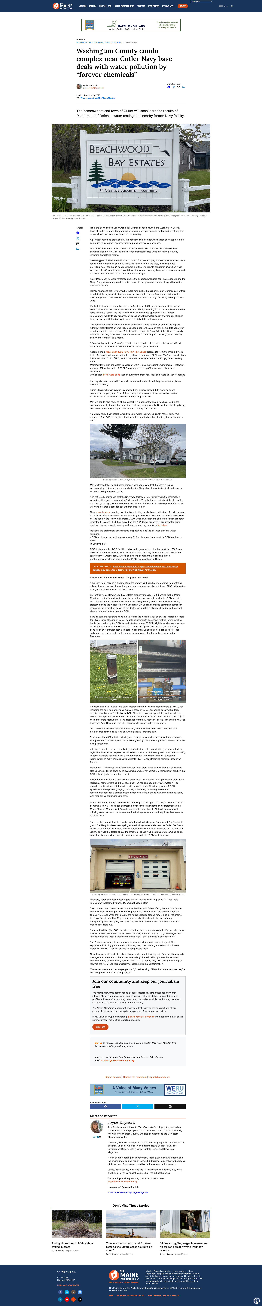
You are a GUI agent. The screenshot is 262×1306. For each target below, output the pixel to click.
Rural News (116, 42)
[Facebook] (60, 1292)
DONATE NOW (100, 1027)
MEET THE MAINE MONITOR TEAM (126, 1295)
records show (103, 512)
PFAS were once (111, 374)
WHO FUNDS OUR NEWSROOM (163, 1295)
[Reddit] (73, 1299)
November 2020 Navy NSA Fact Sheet (126, 351)
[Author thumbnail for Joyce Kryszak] (97, 1126)
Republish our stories (159, 1077)
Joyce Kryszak (91, 85)
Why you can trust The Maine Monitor (98, 98)
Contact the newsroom (135, 1077)
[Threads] (80, 1299)
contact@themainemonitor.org (117, 1060)
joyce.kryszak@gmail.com (93, 88)
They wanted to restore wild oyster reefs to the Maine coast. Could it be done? (129, 1247)
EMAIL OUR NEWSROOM (68, 1285)
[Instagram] (73, 1292)
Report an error (113, 1077)
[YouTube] (67, 1299)
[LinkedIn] (60, 1299)
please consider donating (141, 1016)
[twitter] (67, 1292)
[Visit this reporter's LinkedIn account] (98, 1137)
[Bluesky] (80, 1292)
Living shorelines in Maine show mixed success (72, 1245)
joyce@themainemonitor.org (122, 1181)
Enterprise (80, 39)
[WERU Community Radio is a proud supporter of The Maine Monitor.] (138, 1089)
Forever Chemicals (95, 42)
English (197, 2)
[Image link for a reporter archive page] (79, 86)
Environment (81, 42)
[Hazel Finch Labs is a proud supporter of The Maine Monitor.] (131, 24)
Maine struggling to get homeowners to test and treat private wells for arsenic (184, 1247)
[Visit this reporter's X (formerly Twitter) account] (94, 1137)
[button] (223, 6)
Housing (107, 42)
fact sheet (162, 525)
